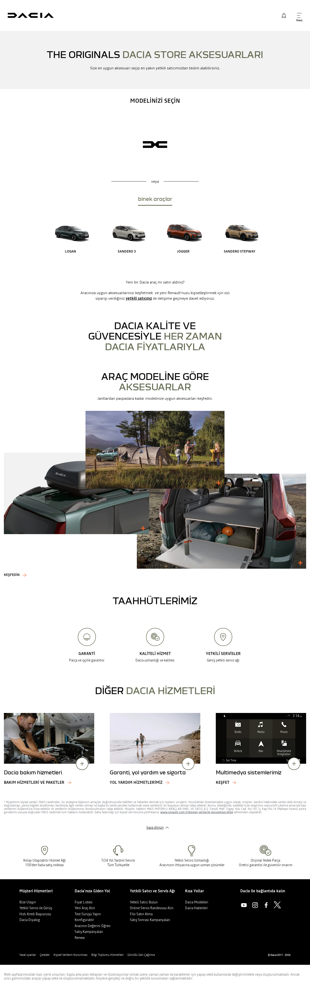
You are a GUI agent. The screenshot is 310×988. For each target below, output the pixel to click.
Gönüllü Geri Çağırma (141, 955)
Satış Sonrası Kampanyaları (150, 919)
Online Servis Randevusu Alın (151, 908)
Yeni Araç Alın (85, 908)
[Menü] (299, 15)
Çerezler (45, 954)
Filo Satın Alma (141, 914)
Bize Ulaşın (27, 902)
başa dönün (155, 827)
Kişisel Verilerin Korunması (70, 955)
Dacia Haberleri (196, 908)
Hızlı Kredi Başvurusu (35, 914)
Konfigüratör (84, 919)
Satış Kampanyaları (89, 931)
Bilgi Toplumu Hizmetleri (107, 955)
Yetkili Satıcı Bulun (144, 902)
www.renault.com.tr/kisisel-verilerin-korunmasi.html (196, 812)
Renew (80, 937)
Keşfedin (12, 575)
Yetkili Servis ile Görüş (35, 908)
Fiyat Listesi (84, 902)
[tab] (155, 200)
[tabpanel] (155, 235)
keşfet (222, 782)
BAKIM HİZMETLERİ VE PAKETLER (34, 782)
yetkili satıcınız (139, 298)
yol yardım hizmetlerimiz (136, 782)
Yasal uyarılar (27, 955)
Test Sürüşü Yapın (88, 914)
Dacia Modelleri (196, 902)
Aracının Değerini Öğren (92, 925)
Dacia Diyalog (29, 919)
